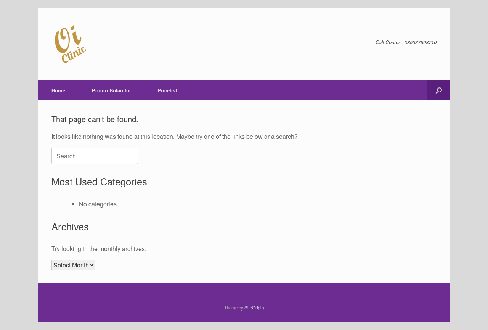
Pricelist (167, 90)
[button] (438, 90)
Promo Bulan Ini (111, 90)
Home (58, 90)
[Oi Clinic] (70, 44)
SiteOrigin (254, 307)
